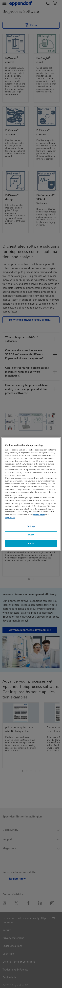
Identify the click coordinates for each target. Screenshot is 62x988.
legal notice (10, 517)
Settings (31, 526)
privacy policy (39, 515)
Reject (31, 535)
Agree (31, 543)
